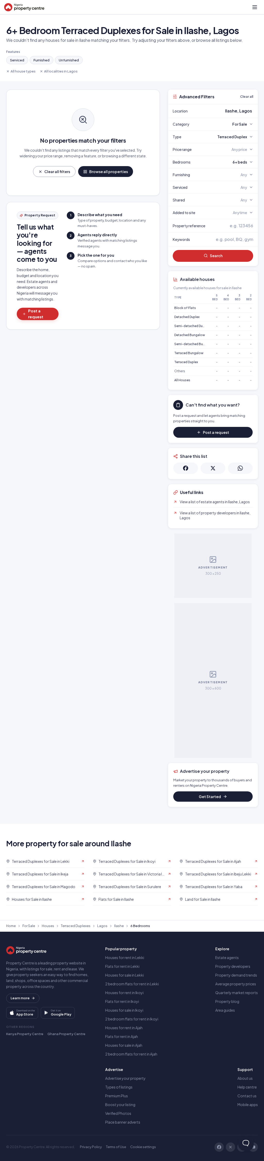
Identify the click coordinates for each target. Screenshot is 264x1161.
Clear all (246, 96)
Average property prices (235, 983)
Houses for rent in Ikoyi (124, 992)
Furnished (42, 60)
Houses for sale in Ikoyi (124, 1010)
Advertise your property (125, 1078)
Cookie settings (143, 1147)
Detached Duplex (187, 317)
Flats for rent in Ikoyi (122, 1001)
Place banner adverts (122, 1122)
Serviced (17, 60)
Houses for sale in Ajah (123, 1045)
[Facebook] (219, 1147)
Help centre (247, 1087)
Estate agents (227, 957)
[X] (230, 1147)
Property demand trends (236, 975)
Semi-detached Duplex (191, 326)
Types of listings (119, 1087)
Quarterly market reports (236, 992)
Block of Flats (185, 308)
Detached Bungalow (189, 335)
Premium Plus (116, 1095)
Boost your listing (120, 1104)
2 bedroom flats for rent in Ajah (131, 1054)
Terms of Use (116, 1147)
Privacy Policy (91, 1147)
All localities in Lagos (61, 71)
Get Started (210, 796)
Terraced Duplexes (75, 926)
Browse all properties (108, 171)
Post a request (35, 313)
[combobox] (225, 111)
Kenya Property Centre (24, 1034)
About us (245, 1078)
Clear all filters (57, 171)
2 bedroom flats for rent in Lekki (132, 983)
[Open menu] (255, 7)
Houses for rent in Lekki (124, 957)
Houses (48, 926)
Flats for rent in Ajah (121, 1036)
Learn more (20, 998)
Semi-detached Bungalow (194, 344)
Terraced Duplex (186, 362)
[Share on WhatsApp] (240, 468)
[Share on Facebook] (185, 468)
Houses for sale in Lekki (124, 975)
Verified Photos (118, 1113)
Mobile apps (247, 1104)
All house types (23, 71)
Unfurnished (69, 60)
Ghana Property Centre (66, 1034)
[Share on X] (213, 468)
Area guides (225, 1010)
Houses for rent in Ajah (124, 1027)
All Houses (182, 380)
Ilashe (119, 926)
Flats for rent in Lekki (122, 966)
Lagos (102, 926)
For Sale (28, 926)
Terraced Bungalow (188, 353)
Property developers (232, 966)
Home (11, 926)
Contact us (247, 1095)
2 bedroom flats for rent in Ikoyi (131, 1019)
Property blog (227, 1001)
